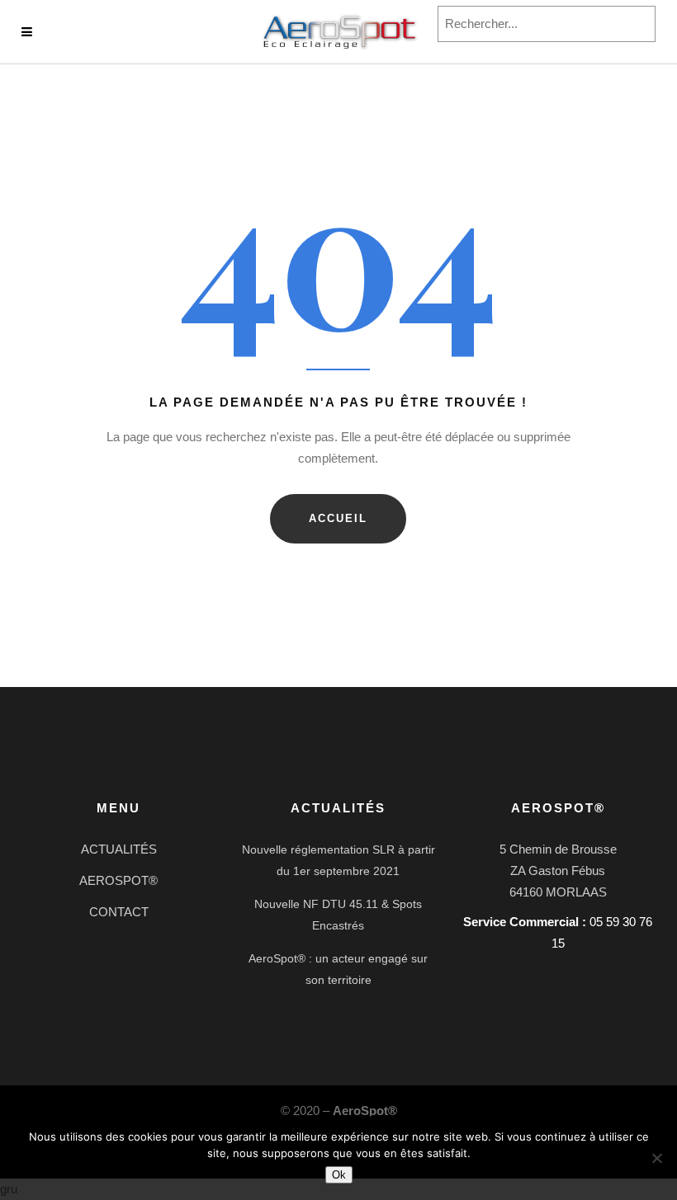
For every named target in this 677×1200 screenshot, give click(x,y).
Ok (339, 1175)
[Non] (656, 1158)
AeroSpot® (365, 1111)
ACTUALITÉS (119, 849)
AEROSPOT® (118, 880)
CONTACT (119, 912)
